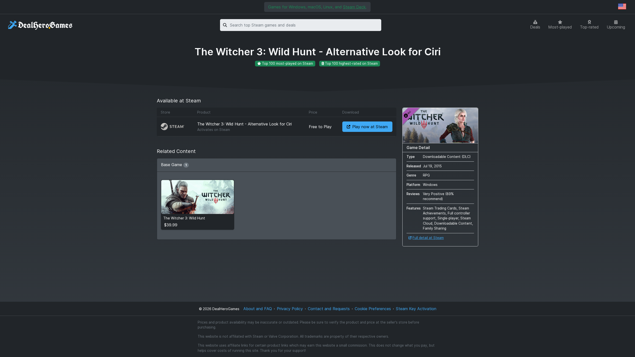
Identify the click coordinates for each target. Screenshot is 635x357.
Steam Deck (354, 6)
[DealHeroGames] (40, 25)
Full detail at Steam (428, 238)
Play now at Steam (370, 126)
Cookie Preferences (373, 308)
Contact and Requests (329, 308)
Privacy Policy (290, 308)
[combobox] (305, 25)
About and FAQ (257, 308)
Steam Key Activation (416, 308)
